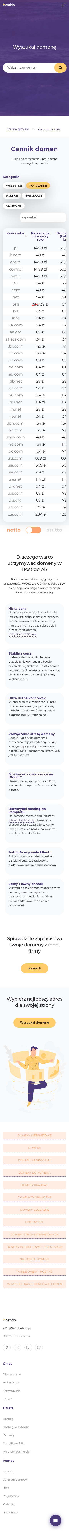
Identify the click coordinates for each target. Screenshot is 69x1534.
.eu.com (15, 374)
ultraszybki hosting (21, 820)
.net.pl (15, 276)
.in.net (15, 409)
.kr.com (15, 430)
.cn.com (15, 353)
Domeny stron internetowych (34, 1234)
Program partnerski (16, 1451)
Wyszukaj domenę (60, 68)
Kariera (7, 1399)
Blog (6, 1487)
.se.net (15, 479)
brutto (54, 530)
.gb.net (15, 381)
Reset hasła (10, 1512)
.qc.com (15, 451)
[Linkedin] (29, 1349)
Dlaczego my (12, 1374)
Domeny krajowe (34, 1185)
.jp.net (15, 416)
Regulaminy (11, 1496)
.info (15, 318)
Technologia (11, 1382)
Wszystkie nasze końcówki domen (34, 1284)
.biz (15, 311)
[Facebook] (8, 1349)
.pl (15, 248)
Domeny (34, 1148)
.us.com (15, 493)
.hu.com (15, 395)
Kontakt (8, 1471)
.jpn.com (15, 423)
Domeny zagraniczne (34, 1197)
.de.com (15, 367)
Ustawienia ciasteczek (16, 1336)
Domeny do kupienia (35, 1172)
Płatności (9, 1504)
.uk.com (15, 325)
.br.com (15, 346)
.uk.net (15, 486)
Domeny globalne (34, 1209)
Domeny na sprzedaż (34, 1160)
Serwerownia (11, 1391)
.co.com (15, 360)
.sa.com (15, 465)
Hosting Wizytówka (16, 1427)
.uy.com (15, 507)
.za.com (15, 514)
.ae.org (15, 332)
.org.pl (15, 262)
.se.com (15, 472)
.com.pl (15, 269)
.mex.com (15, 437)
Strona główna (18, 129)
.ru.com (15, 458)
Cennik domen (49, 129)
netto (14, 530)
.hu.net (15, 402)
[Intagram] (19, 1349)
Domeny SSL (34, 1222)
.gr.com (15, 388)
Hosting (8, 1419)
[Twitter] (40, 1349)
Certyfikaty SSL (13, 1443)
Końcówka (15, 233)
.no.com (15, 444)
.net (15, 297)
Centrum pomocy (15, 1479)
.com (15, 290)
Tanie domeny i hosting (34, 1271)
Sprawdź (35, 968)
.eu (15, 283)
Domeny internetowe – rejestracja (34, 1247)
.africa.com (15, 339)
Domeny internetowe (35, 1135)
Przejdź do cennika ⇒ (23, 634)
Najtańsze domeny (34, 1259)
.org (15, 304)
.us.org (15, 500)
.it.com (15, 255)
